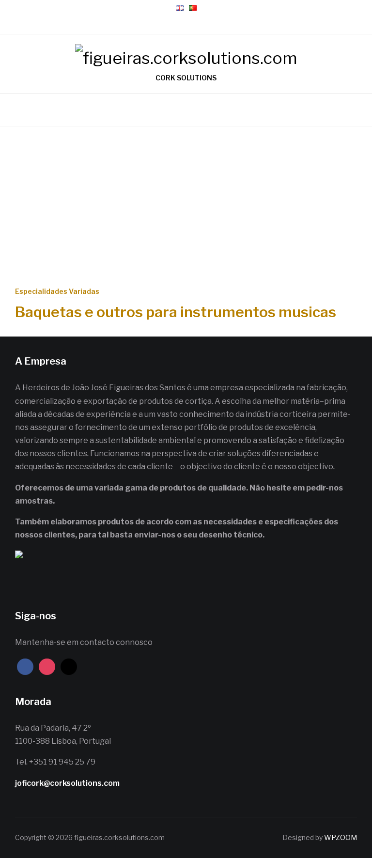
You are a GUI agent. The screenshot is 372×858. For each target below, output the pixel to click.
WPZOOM (340, 837)
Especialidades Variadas (57, 291)
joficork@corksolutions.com (67, 783)
